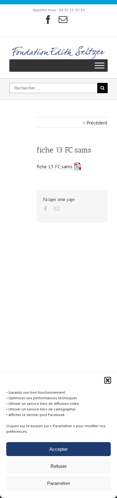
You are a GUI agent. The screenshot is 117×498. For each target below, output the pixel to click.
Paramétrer (58, 483)
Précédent (97, 123)
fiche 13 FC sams (54, 166)
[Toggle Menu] (100, 65)
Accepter (58, 449)
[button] (108, 380)
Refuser (59, 466)
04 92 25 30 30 (72, 9)
